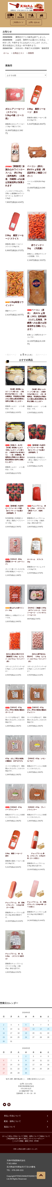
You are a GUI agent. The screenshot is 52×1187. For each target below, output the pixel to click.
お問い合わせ (34, 22)
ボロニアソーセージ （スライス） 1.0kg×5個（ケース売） (15, 114)
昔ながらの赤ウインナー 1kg (14, 609)
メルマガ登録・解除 (21, 1141)
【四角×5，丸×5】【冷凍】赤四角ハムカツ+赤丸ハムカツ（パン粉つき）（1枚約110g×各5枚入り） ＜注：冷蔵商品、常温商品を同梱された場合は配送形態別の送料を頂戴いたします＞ (15, 453)
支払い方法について (16, 1136)
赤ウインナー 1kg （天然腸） (35, 246)
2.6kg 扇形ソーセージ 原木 (36, 110)
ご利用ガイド (18, 22)
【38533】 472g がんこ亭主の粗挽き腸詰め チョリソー (37, 710)
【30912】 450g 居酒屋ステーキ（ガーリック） (15, 561)
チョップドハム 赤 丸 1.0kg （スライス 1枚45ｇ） (15, 956)
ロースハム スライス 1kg (36, 560)
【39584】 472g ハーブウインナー (14, 808)
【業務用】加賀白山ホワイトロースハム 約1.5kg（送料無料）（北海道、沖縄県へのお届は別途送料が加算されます (15, 176)
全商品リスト (18, 53)
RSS (31, 1141)
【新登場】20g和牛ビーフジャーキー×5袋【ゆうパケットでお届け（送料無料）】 (14, 509)
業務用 (31, 53)
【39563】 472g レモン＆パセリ (36, 760)
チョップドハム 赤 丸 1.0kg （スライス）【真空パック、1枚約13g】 (37, 509)
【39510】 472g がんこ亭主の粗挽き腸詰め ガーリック (15, 710)
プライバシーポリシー (36, 1139)
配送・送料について (31, 1136)
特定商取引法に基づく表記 (17, 1139)
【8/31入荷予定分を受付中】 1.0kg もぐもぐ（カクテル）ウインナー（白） (36, 657)
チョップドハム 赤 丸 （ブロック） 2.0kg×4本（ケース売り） (36, 856)
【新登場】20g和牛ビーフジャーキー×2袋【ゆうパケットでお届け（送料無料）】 (36, 448)
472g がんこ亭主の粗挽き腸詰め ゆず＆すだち (14, 760)
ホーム (6, 53)
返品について (45, 1136)
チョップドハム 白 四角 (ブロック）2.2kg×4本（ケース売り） (37, 904)
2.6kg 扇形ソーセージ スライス (14, 237)
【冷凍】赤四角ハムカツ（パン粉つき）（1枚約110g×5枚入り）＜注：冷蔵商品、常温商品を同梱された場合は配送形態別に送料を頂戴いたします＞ (15, 395)
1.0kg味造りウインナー (14, 303)
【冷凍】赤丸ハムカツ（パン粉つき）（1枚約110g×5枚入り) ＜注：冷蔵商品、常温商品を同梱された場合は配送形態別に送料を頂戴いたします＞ (36, 395)
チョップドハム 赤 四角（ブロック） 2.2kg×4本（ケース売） (15, 905)
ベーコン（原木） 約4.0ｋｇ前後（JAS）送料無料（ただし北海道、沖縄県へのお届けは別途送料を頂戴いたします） (36, 319)
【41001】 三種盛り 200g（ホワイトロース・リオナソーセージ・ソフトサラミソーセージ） (36, 611)
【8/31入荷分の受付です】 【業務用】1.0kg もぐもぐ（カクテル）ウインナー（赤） (15, 657)
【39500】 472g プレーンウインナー (36, 808)
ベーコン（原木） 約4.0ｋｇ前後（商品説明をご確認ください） (36, 171)
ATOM (36, 1141)
